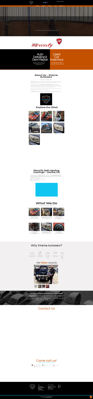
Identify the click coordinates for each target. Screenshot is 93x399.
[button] (34, 116)
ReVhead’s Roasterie (49, 84)
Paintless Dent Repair (41, 387)
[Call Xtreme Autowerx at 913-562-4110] (91, 397)
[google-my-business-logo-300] (44, 2)
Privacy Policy (40, 389)
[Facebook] (45, 2)
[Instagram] (47, 2)
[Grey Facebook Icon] (60, 387)
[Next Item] (56, 274)
